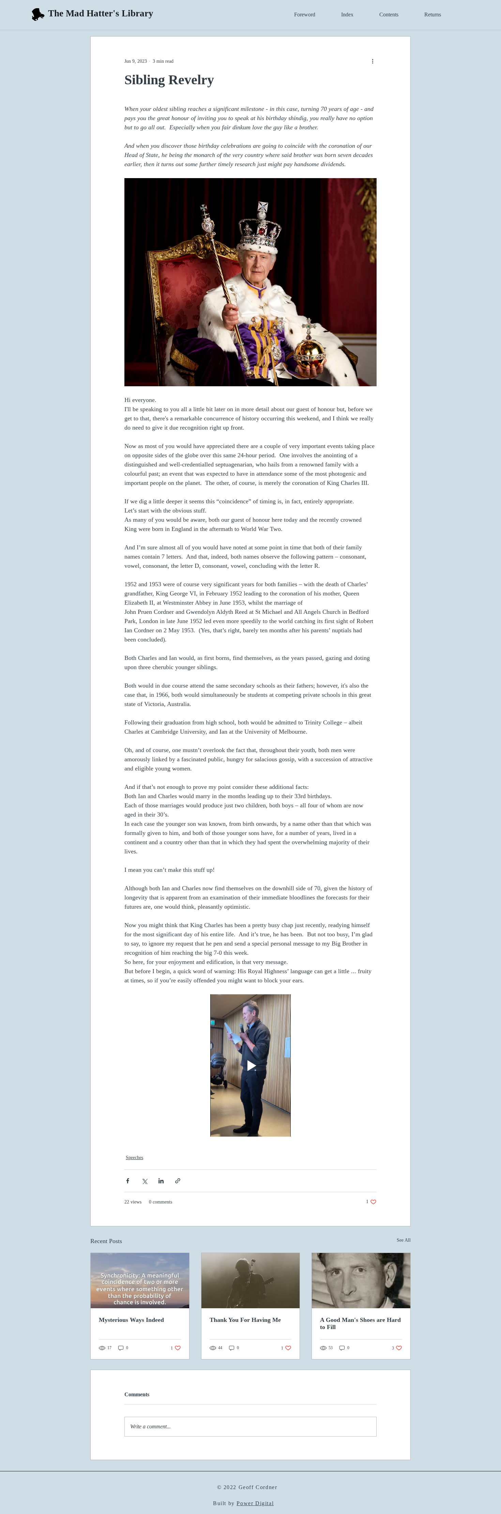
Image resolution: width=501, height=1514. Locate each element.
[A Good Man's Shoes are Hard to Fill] (361, 1280)
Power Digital (255, 1503)
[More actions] (372, 61)
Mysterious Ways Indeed (131, 1319)
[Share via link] (177, 1181)
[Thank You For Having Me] (250, 1280)
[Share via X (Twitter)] (144, 1181)
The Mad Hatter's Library (100, 13)
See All (404, 1240)
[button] (296, 14)
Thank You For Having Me (245, 1319)
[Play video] (250, 1065)
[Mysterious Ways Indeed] (140, 1280)
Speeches (134, 1157)
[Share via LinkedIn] (161, 1181)
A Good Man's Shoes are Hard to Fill (360, 1323)
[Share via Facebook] (127, 1181)
